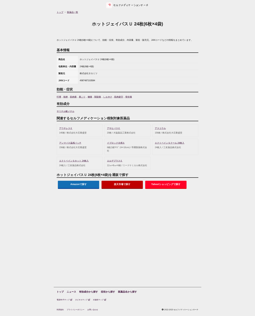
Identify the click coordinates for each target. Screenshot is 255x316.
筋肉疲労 (118, 97)
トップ (60, 291)
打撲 (59, 97)
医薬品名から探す (127, 291)
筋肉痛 (73, 97)
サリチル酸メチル (65, 111)
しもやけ (107, 97)
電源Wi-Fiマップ (63, 300)
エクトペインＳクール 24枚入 (169, 143)
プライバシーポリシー (75, 310)
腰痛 (90, 97)
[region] (127, 214)
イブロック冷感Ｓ (116, 143)
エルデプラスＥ (114, 160)
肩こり (82, 97)
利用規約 (60, 310)
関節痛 (97, 97)
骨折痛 (128, 97)
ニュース (71, 291)
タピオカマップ (81, 300)
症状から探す (108, 291)
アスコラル (160, 128)
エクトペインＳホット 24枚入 (74, 160)
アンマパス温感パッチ (70, 143)
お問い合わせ (92, 310)
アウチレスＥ (65, 128)
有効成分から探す (88, 291)
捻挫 (65, 97)
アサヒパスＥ (113, 128)
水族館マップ (98, 300)
